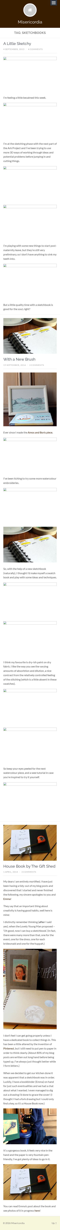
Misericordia (30, 21)
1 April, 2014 (10, 872)
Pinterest (8, 1048)
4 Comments (35, 49)
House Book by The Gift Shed (29, 866)
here (37, 1210)
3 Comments (36, 365)
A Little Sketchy (17, 43)
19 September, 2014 (14, 365)
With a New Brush (19, 359)
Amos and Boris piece (39, 432)
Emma (6, 898)
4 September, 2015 (13, 49)
